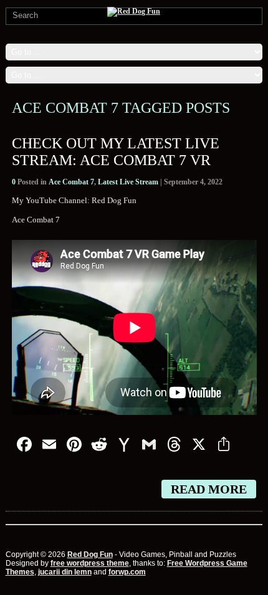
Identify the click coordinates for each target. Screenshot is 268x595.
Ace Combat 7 (71, 182)
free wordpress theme (89, 563)
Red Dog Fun (90, 554)
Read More (209, 489)
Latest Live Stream (128, 182)
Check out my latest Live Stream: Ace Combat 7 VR (115, 151)
